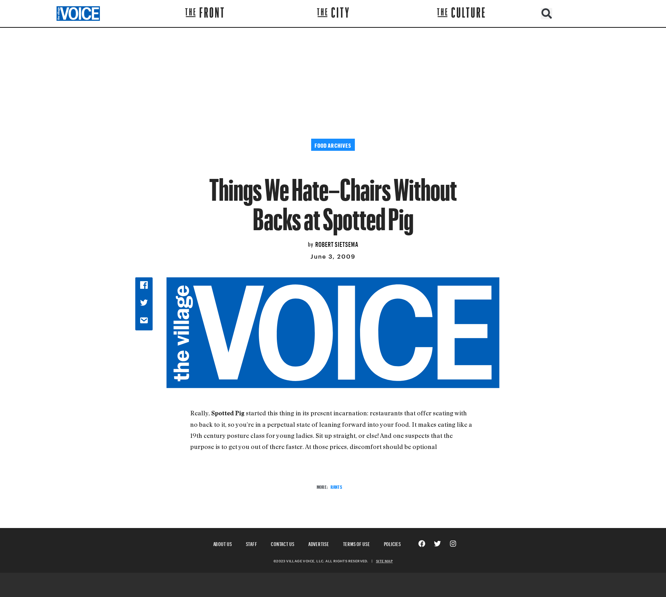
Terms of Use (356, 543)
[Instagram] (453, 544)
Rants (336, 486)
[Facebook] (422, 544)
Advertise (318, 543)
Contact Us (282, 543)
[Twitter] (437, 544)
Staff (251, 543)
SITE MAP (384, 561)
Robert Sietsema (336, 243)
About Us (222, 543)
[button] (546, 13)
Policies (392, 543)
